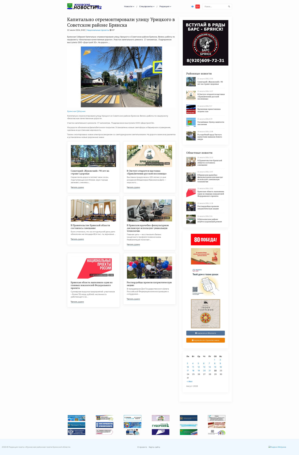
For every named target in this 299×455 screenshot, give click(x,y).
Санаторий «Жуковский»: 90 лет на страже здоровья (90, 172)
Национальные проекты (98, 30)
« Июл (189, 381)
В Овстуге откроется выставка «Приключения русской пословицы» (147, 172)
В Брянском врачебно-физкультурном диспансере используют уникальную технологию (148, 228)
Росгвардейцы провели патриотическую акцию (149, 284)
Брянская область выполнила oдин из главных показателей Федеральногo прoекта (91, 285)
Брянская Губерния (76, 111)
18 (193, 370)
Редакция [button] (164, 6)
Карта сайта (154, 447)
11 (193, 367)
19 (199, 370)
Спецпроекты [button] (146, 6)
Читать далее (77, 187)
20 (204, 370)
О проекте (142, 447)
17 (188, 370)
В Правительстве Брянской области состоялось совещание (90, 227)
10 (188, 367)
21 (210, 370)
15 (215, 367)
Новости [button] (128, 6)
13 (204, 367)
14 (210, 367)
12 (199, 367)
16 (221, 367)
